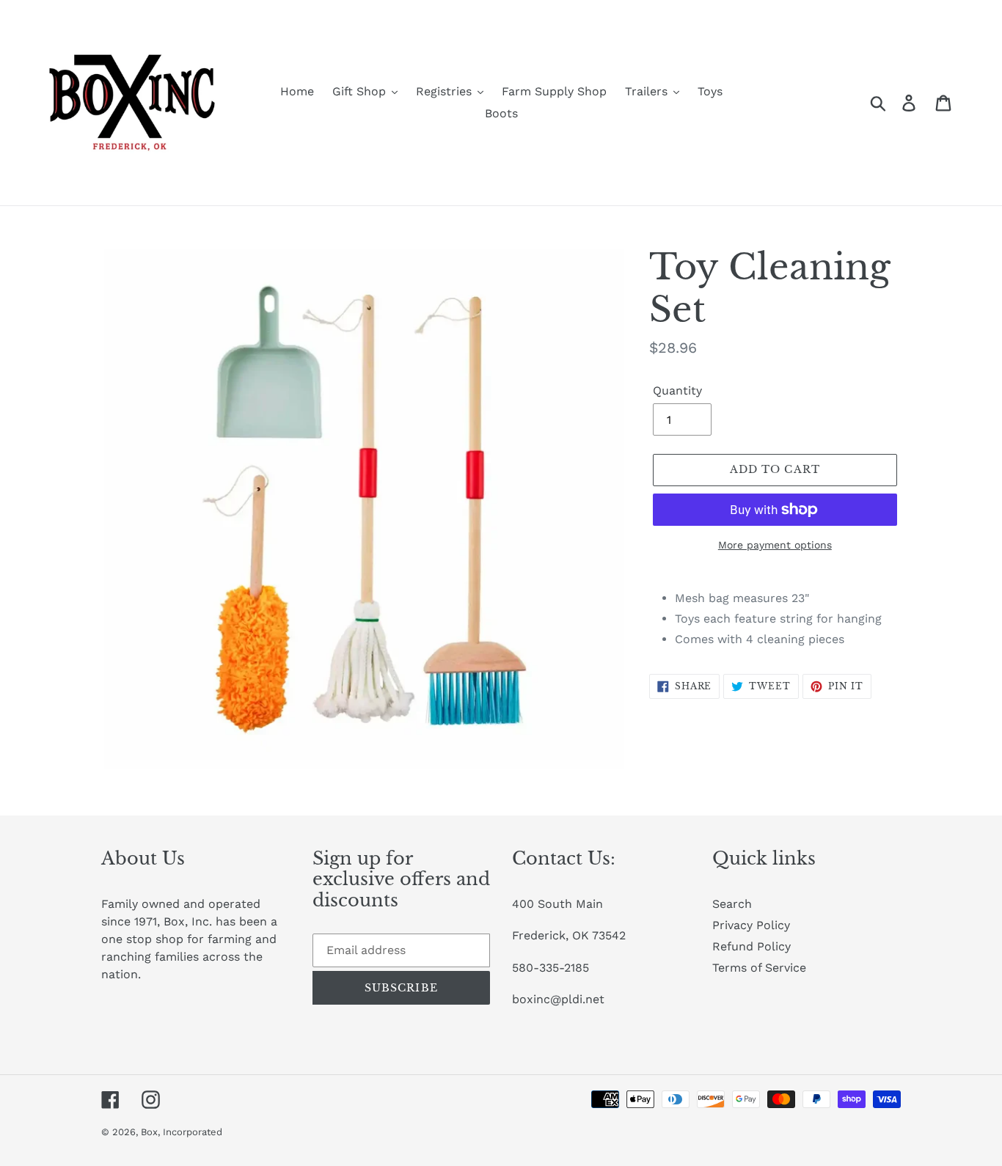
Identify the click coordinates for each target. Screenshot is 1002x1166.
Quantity (677, 390)
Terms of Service (759, 968)
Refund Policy (751, 946)
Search (732, 904)
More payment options (775, 545)
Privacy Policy (751, 925)
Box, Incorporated (181, 1131)
